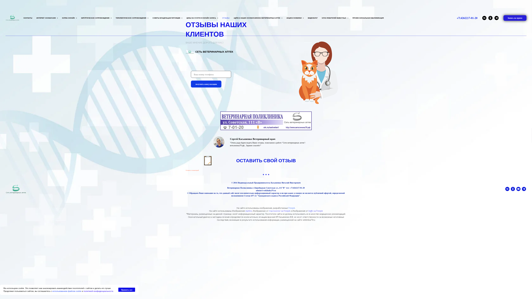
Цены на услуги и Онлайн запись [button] (201, 18)
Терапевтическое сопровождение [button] (131, 18)
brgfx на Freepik (316, 211)
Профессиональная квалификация (368, 18)
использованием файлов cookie (66, 291)
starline (248, 211)
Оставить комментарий (192, 170)
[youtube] (518, 190)
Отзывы (226, 18)
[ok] (490, 18)
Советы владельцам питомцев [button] (167, 18)
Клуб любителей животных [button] (334, 18)
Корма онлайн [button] (68, 18)
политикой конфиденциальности (98, 291)
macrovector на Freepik (279, 211)
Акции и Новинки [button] (294, 18)
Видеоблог (313, 18)
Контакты (28, 18)
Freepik (291, 208)
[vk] (484, 18)
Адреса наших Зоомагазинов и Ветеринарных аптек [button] (257, 18)
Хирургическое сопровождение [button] (95, 18)
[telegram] (496, 18)
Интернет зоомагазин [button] (46, 18)
